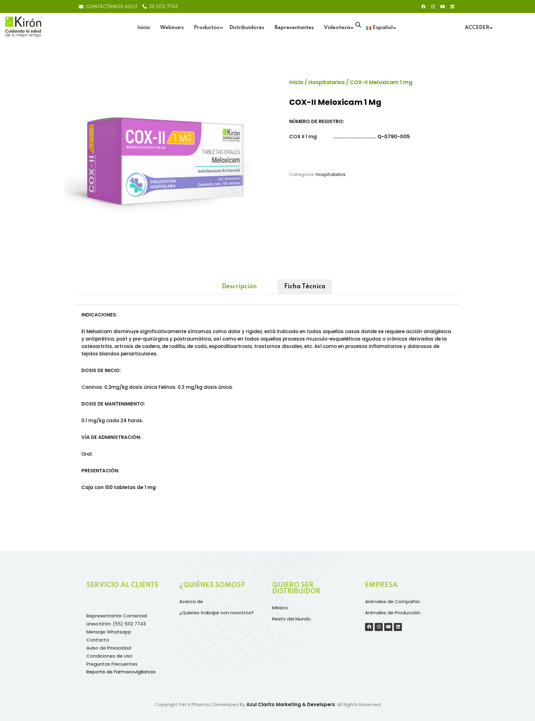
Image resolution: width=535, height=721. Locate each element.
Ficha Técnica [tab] (304, 287)
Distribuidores (246, 27)
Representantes (294, 27)
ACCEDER (477, 27)
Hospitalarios (326, 82)
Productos (207, 27)
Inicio (143, 27)
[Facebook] (423, 6)
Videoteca (337, 27)
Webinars (172, 27)
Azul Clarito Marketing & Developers (290, 704)
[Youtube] (442, 6)
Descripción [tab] (239, 287)
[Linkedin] (452, 6)
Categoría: (301, 174)
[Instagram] (433, 6)
